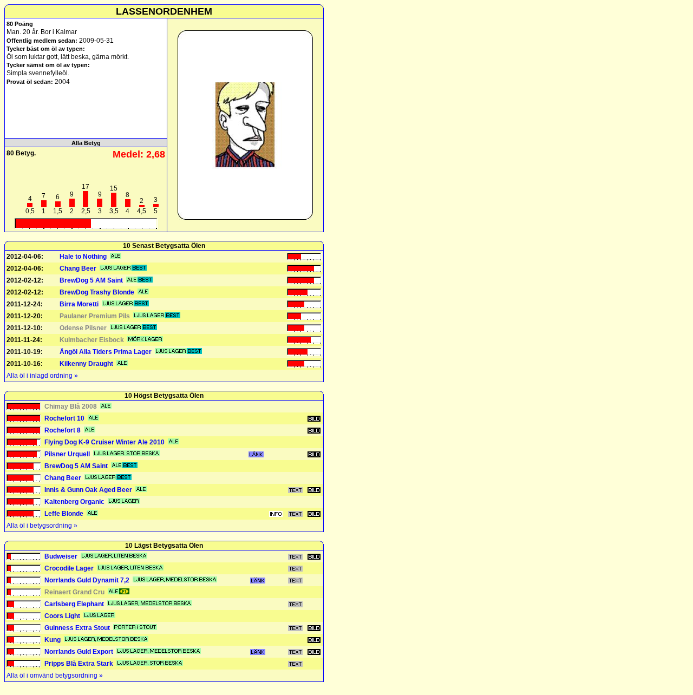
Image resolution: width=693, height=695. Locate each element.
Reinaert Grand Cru (74, 592)
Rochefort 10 (64, 418)
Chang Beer (78, 268)
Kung (52, 640)
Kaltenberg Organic (74, 502)
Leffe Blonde (63, 513)
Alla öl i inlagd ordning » (42, 375)
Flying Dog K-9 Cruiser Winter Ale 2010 (104, 442)
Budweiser (60, 556)
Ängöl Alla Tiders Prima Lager (106, 352)
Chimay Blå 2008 (70, 406)
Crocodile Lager (69, 568)
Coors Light (62, 616)
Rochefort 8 (62, 430)
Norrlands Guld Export (78, 651)
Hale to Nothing (83, 256)
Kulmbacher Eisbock (92, 340)
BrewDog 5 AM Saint (91, 280)
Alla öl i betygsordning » (41, 525)
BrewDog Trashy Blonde (97, 292)
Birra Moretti (79, 304)
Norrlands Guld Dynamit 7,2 (86, 580)
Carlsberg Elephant (74, 604)
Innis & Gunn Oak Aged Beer (88, 490)
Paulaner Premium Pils (95, 316)
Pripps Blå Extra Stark (78, 663)
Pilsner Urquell (67, 454)
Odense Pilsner (83, 328)
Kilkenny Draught (86, 364)
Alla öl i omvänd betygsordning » (54, 675)
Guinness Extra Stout (77, 628)
